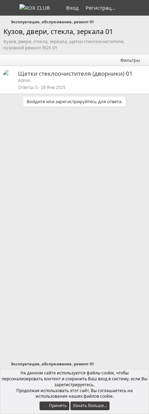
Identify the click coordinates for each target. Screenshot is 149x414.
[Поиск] (141, 7)
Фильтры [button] (130, 60)
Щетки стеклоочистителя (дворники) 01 (75, 73)
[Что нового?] (127, 7)
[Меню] (9, 8)
